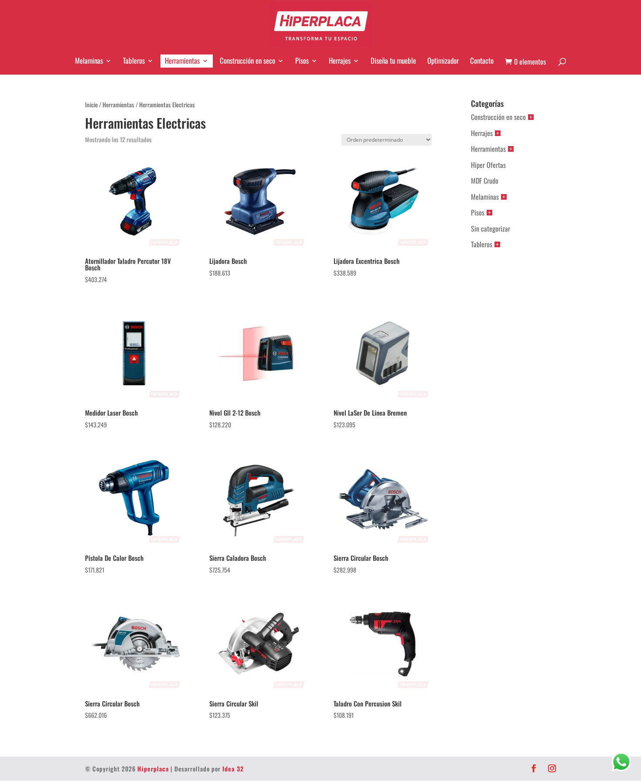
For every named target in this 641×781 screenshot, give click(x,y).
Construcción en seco (247, 61)
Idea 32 (233, 768)
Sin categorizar (490, 228)
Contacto (482, 61)
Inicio (91, 104)
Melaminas (89, 61)
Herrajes (340, 61)
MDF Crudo (484, 180)
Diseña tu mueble (393, 61)
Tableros (134, 61)
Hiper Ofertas (488, 165)
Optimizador (443, 61)
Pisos (302, 61)
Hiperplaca (153, 768)
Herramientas (182, 61)
